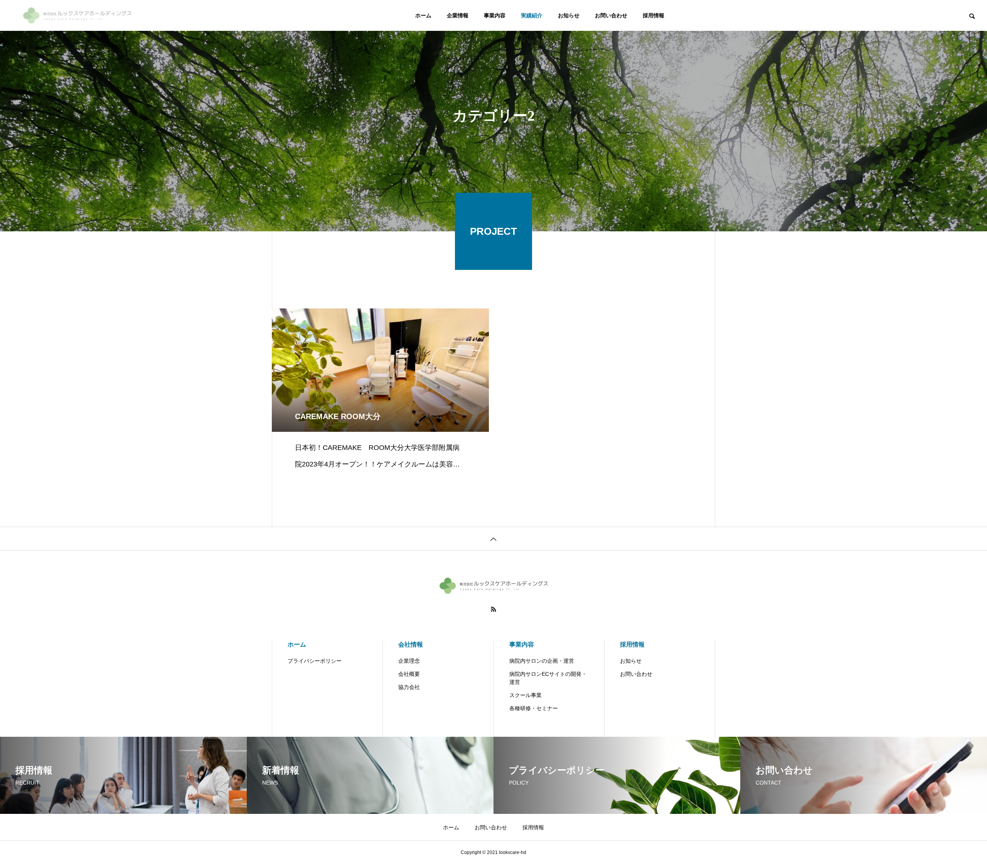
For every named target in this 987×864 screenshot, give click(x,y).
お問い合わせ (611, 15)
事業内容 (494, 15)
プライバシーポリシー (315, 661)
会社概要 (409, 674)
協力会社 (409, 687)
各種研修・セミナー (533, 708)
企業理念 (409, 661)
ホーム (423, 15)
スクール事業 (525, 695)
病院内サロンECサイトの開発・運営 (548, 678)
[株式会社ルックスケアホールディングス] (77, 15)
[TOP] (493, 538)
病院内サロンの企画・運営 (541, 661)
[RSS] (493, 609)
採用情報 (653, 15)
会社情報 (410, 644)
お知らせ (568, 15)
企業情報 (457, 15)
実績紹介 (531, 15)
